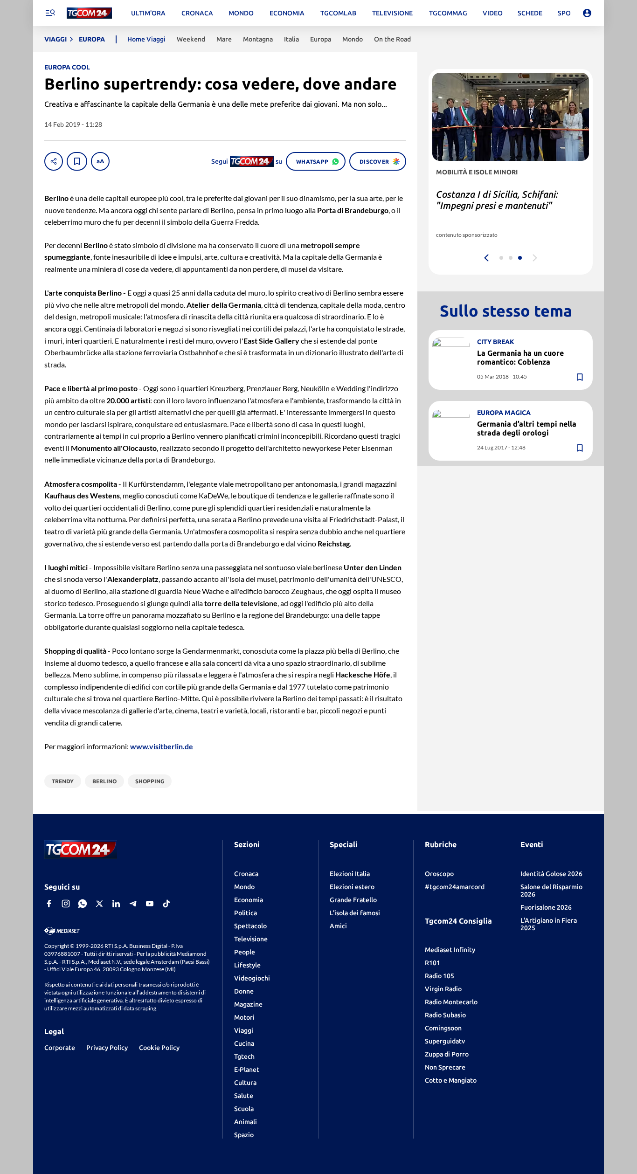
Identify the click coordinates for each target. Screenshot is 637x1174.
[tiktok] (166, 903)
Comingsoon (443, 1028)
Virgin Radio (443, 989)
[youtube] (149, 903)
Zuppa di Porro (447, 1054)
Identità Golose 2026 (551, 873)
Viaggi (243, 1030)
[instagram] (65, 903)
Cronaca (246, 873)
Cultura (245, 1082)
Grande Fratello (353, 900)
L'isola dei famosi (355, 913)
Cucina (244, 1043)
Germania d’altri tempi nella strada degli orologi (526, 428)
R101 (432, 963)
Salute (243, 1095)
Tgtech (244, 1056)
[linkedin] (116, 903)
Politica (245, 913)
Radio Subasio (445, 1015)
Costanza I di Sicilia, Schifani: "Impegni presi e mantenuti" (497, 200)
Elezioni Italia (350, 873)
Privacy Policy (107, 1047)
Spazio (244, 1135)
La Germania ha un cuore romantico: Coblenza (520, 357)
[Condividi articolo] (53, 161)
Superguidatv (445, 1041)
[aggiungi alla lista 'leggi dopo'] (77, 161)
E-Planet (246, 1069)
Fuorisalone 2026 (546, 907)
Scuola (244, 1108)
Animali (245, 1122)
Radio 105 (439, 976)
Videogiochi (252, 978)
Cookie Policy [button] (159, 1047)
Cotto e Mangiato (451, 1080)
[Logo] (89, 13)
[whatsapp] (82, 903)
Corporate (59, 1047)
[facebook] (49, 903)
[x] (99, 903)
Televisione (251, 939)
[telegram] (133, 903)
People (244, 952)
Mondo (244, 887)
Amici (338, 926)
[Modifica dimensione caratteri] (100, 161)
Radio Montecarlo (451, 1002)
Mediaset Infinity (450, 949)
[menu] (50, 13)
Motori (244, 1017)
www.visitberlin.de (161, 746)
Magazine (248, 1004)
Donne (244, 991)
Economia (248, 900)
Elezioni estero (352, 887)
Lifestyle (247, 965)
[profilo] (587, 13)
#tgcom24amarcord (455, 887)
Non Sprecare (445, 1067)
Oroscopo (439, 873)
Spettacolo (250, 926)
